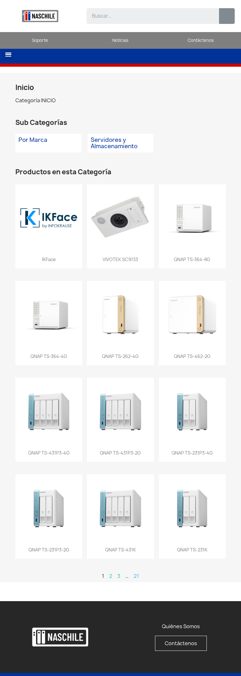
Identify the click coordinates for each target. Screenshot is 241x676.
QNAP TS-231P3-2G (49, 550)
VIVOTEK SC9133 (120, 259)
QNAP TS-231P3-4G (192, 453)
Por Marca (33, 140)
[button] (8, 54)
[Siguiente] (223, 576)
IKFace (49, 259)
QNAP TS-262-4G (120, 356)
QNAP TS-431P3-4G (49, 453)
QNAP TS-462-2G (192, 356)
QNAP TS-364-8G (192, 259)
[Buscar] (227, 16)
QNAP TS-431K (120, 550)
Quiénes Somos (181, 626)
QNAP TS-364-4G (48, 356)
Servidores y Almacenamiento (114, 143)
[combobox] (148, 16)
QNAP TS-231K (192, 550)
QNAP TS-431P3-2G (120, 453)
